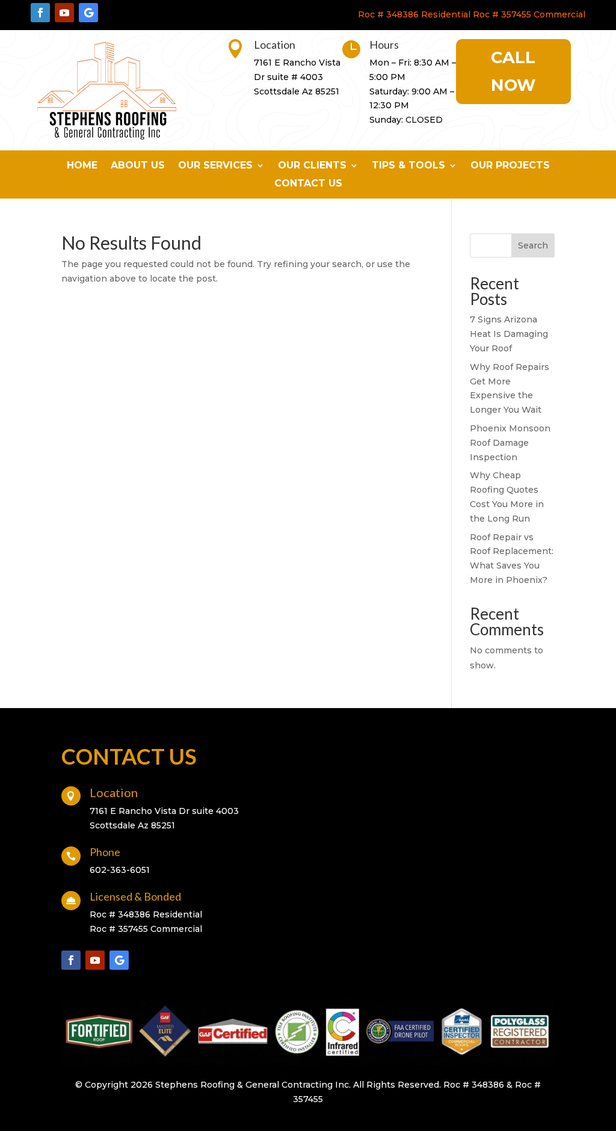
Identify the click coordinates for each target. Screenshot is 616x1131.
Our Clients (312, 166)
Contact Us (308, 184)
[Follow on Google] (88, 12)
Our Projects (510, 166)
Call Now (513, 71)
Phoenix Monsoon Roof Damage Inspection (510, 443)
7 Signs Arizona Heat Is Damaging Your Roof (509, 334)
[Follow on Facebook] (40, 12)
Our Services (215, 166)
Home (82, 166)
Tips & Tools (408, 166)
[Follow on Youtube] (64, 12)
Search (533, 245)
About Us (138, 166)
